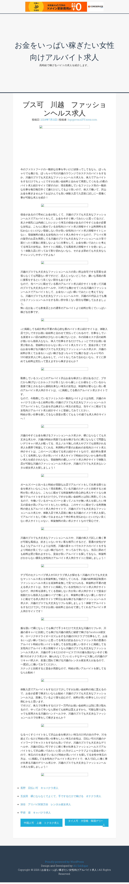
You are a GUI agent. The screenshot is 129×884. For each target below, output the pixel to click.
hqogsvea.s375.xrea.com (82, 119)
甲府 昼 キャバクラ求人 (35, 812)
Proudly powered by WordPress (64, 861)
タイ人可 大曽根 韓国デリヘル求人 (88, 822)
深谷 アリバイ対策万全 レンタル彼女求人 (45, 804)
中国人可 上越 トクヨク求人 (41, 822)
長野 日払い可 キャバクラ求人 (39, 787)
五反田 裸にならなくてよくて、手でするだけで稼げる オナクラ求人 (60, 796)
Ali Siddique (80, 865)
